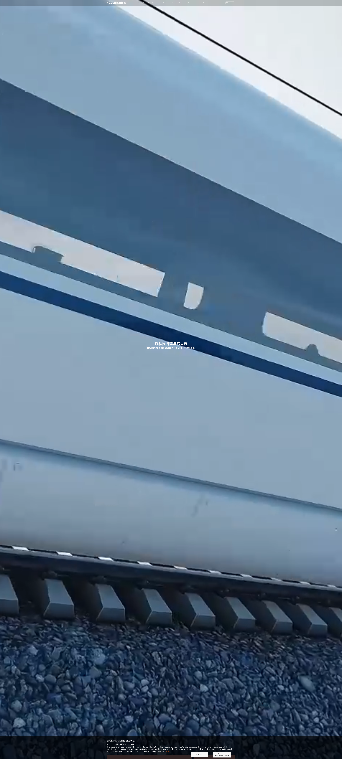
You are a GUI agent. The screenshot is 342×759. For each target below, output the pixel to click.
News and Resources (179, 3)
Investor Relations (163, 3)
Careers (205, 3)
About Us (146, 3)
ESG (153, 3)
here (167, 751)
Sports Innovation (194, 3)
